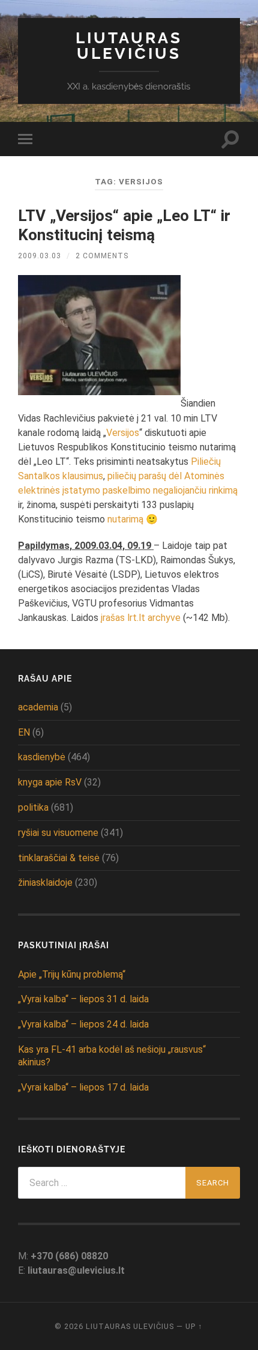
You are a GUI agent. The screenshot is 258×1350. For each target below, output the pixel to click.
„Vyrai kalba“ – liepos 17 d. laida (83, 1087)
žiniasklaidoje (45, 882)
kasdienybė (41, 757)
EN (24, 732)
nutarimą (125, 519)
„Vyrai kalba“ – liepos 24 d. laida (83, 1024)
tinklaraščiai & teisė (59, 858)
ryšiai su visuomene (58, 832)
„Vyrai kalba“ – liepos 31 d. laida (83, 999)
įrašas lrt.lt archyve (141, 617)
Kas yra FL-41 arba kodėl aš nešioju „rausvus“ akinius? (112, 1056)
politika (33, 807)
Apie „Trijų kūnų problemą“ (71, 974)
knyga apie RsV (50, 782)
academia (38, 707)
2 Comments (102, 256)
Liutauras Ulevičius (129, 45)
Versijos (122, 432)
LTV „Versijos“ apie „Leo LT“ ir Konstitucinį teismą (124, 225)
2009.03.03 (39, 256)
